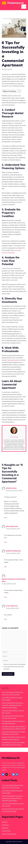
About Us (5, 822)
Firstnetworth (15, 2)
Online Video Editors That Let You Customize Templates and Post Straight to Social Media (12, 705)
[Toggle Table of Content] (18, 91)
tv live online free (12, 606)
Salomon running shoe (13, 551)
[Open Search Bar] (22, 6)
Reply (5, 517)
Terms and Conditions (9, 834)
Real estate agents (13, 360)
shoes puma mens (12, 526)
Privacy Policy (6, 831)
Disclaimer (5, 828)
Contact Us (5, 825)
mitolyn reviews (11, 488)
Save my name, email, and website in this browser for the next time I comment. (14, 666)
